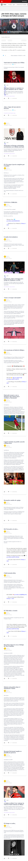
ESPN (7, 1)
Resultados (24, 1)
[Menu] (2, 1)
